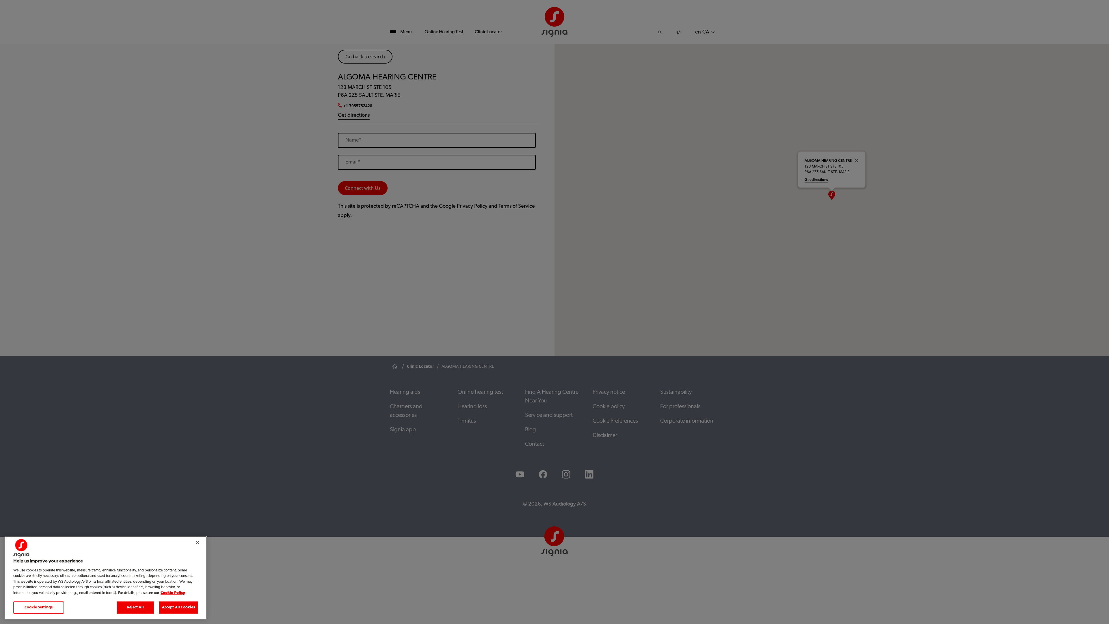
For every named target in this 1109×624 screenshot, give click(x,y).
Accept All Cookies (178, 607)
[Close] (197, 542)
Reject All (135, 607)
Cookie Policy (173, 593)
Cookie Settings (39, 607)
